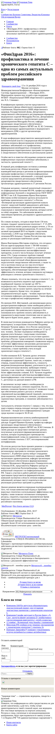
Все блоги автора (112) (23, 506)
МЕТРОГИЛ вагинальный (27, 536)
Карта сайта (11, 725)
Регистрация (13, 9)
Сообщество (7, 14)
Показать (27, 594)
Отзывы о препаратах (30, 587)
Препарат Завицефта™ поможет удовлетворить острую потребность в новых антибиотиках (28, 631)
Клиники (45, 14)
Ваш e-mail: (4, 657)
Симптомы (26, 14)
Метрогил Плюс (26, 553)
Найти (29, 674)
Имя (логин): (5, 646)
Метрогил (17, 516)
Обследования (8, 17)
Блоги (9, 43)
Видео (17, 17)
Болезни (17, 14)
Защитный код (35, 649)
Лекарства (36, 14)
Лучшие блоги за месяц (30, 582)
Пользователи (12, 40)
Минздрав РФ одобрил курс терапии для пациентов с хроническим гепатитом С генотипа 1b (30, 626)
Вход (3, 9)
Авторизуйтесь (8, 666)
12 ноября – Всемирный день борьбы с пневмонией (30, 622)
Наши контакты (13, 722)
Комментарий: (17, 646)
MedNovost (7, 506)
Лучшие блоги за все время (30, 584)
